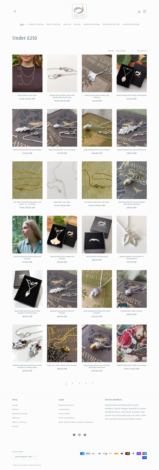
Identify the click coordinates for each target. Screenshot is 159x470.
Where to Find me (19, 422)
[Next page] (92, 383)
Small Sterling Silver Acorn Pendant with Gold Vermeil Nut (131, 203)
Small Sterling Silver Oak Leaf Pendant (27, 150)
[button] (15, 11)
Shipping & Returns (66, 405)
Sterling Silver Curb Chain (27, 95)
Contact (15, 426)
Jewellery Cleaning (19, 414)
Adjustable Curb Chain (62, 202)
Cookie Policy (64, 409)
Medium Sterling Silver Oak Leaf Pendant (62, 312)
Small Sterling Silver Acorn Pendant (62, 150)
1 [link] (66, 383)
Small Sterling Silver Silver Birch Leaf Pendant (27, 257)
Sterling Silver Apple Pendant (132, 311)
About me (16, 418)
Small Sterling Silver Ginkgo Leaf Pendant (97, 96)
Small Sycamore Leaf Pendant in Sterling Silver (132, 257)
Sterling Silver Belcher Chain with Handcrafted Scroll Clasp (62, 96)
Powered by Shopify (34, 465)
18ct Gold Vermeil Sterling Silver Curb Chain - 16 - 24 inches (27, 203)
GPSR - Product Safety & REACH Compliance (76, 422)
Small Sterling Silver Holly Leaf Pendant (132, 365)
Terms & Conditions (66, 418)
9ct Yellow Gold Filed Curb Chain (97, 202)
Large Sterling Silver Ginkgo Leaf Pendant (62, 257)
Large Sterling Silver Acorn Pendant (97, 150)
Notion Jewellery (22, 465)
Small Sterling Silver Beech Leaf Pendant (132, 95)
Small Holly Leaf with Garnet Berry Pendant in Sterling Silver (27, 312)
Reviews (15, 409)
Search (15, 405)
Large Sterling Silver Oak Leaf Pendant (131, 150)
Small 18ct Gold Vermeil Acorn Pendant (62, 365)
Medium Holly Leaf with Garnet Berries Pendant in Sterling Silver (27, 366)
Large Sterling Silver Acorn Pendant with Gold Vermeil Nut (97, 366)
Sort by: (111, 51)
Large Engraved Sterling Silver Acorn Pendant (96, 312)
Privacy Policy (64, 414)
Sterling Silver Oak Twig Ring (97, 256)
